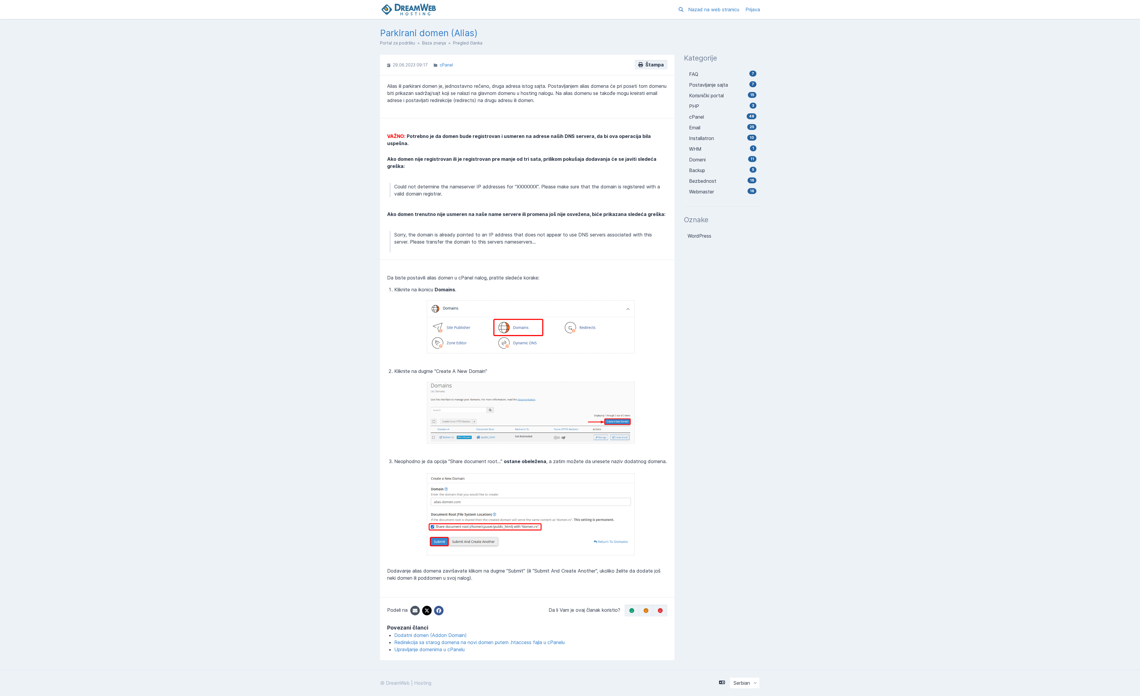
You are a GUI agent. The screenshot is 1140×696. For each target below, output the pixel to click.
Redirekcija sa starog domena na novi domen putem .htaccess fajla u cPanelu (479, 642)
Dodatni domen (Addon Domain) (430, 635)
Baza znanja (434, 42)
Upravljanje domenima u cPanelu (429, 649)
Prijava (752, 9)
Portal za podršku (397, 42)
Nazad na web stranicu (714, 9)
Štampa (653, 65)
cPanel (446, 64)
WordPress (699, 236)
